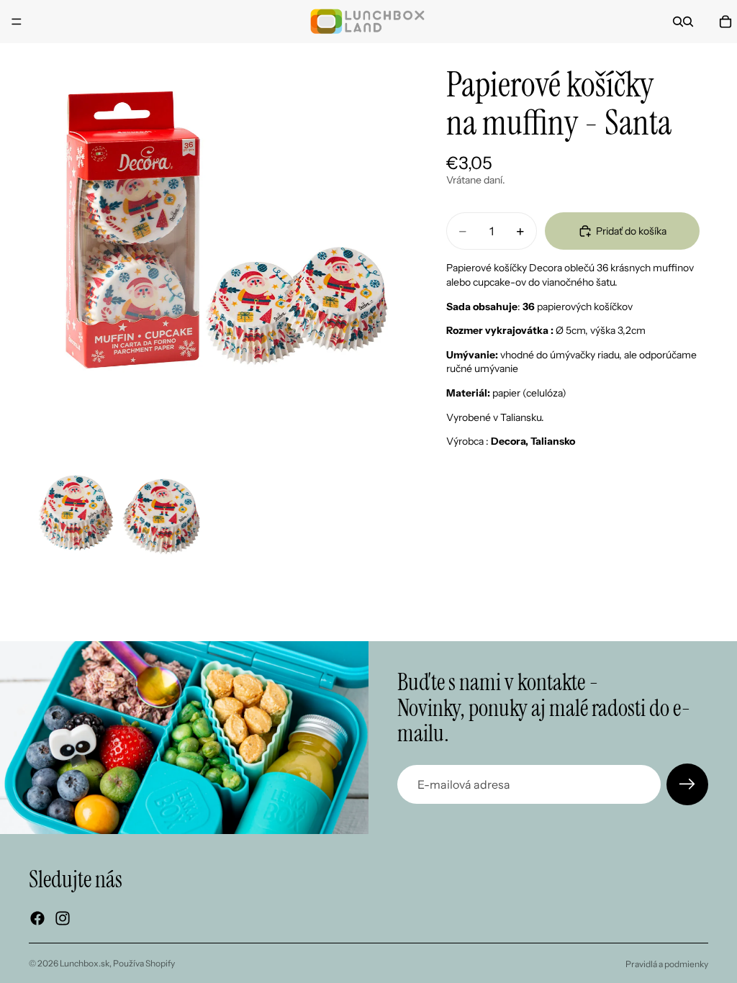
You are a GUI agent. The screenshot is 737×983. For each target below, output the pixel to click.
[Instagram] (62, 918)
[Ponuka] (16, 21)
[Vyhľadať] (678, 21)
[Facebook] (37, 918)
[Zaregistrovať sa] (687, 784)
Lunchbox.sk (84, 963)
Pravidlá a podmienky (666, 964)
